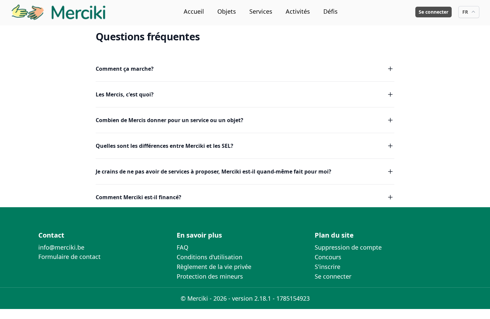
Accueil (194, 11)
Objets (226, 11)
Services (260, 11)
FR (465, 12)
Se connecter (433, 12)
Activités (298, 11)
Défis (330, 11)
